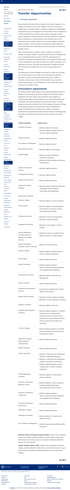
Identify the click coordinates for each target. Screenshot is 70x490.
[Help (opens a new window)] (65, 10)
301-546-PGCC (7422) (43, 466)
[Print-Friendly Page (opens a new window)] (63, 10)
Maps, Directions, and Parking (8, 216)
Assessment (7, 196)
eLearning (3, 484)
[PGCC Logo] (6, 2)
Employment (27, 475)
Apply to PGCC (4, 475)
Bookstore (3, 477)
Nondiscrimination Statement (30, 484)
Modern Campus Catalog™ (54, 488)
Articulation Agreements (28, 19)
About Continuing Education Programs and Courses (7, 117)
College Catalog (4, 479)
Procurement (50, 475)
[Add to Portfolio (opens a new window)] (60, 10)
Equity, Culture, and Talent (29, 479)
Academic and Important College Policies (8, 84)
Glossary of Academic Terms (7, 188)
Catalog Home (7, 28)
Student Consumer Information (53, 482)
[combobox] (52, 7)
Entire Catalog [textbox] (7, 11)
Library (25, 480)
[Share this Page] (62, 10)
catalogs (12, 488)
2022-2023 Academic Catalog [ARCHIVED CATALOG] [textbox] (51, 6)
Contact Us (41, 467)
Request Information (51, 477)
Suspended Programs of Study (7, 59)
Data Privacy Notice (5, 482)
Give (25, 477)
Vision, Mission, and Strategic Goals (8, 182)
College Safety (4, 480)
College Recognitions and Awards (7, 200)
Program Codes (8, 54)
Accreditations (7, 193)
